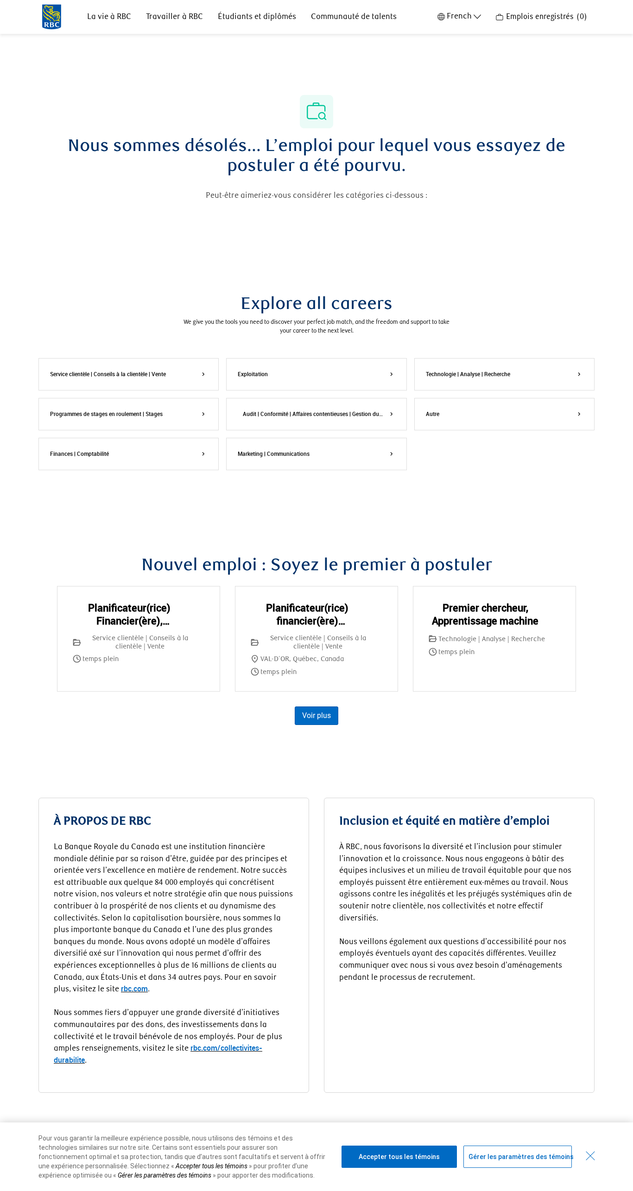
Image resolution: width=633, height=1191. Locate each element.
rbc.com (134, 988)
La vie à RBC (109, 17)
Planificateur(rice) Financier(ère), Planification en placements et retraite (129, 614)
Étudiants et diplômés (257, 17)
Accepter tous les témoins (399, 1156)
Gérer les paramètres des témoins (520, 1156)
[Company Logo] (51, 16)
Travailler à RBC (174, 17)
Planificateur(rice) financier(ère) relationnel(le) (307, 614)
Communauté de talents (354, 17)
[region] (316, 1156)
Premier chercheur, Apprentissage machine (485, 614)
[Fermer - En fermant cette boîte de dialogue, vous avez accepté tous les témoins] (590, 1155)
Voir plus (316, 715)
